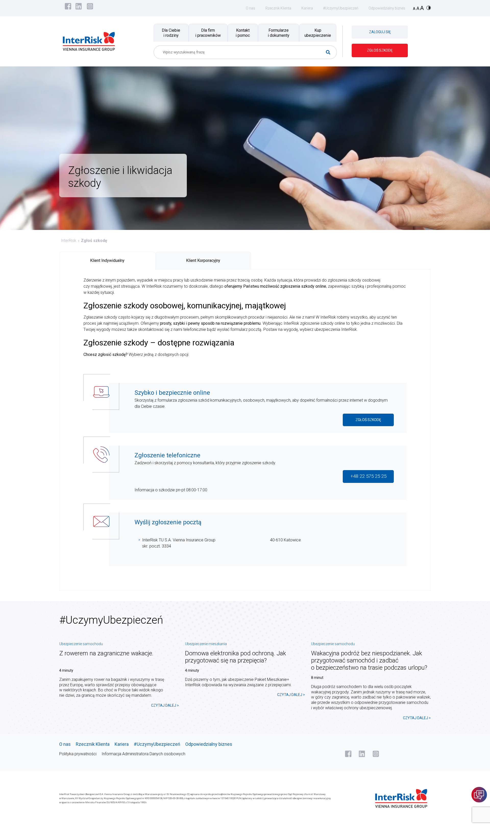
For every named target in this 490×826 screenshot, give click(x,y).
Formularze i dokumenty (278, 33)
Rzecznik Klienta (278, 8)
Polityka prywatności (77, 753)
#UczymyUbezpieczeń (340, 8)
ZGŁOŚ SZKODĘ (380, 50)
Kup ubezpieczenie (317, 33)
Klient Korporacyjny (203, 260)
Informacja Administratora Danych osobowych (143, 753)
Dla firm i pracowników (208, 33)
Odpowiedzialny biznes (387, 8)
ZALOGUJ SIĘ (380, 32)
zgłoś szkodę (368, 420)
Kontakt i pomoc (243, 33)
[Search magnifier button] (330, 52)
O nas (250, 8)
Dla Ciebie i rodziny (171, 33)
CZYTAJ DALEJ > (165, 705)
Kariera (307, 8)
